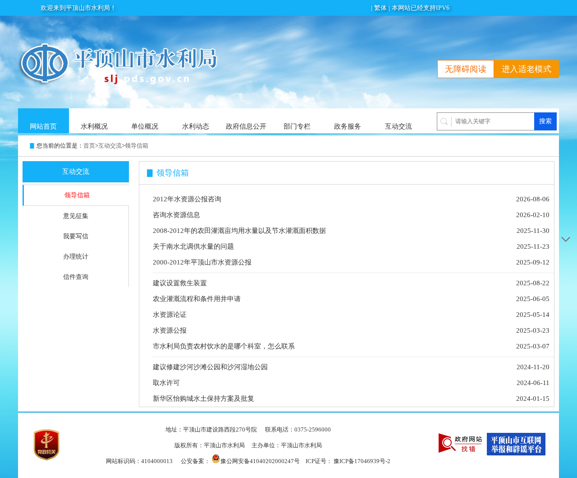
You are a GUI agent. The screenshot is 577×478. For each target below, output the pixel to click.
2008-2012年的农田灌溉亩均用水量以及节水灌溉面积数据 (239, 230)
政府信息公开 (246, 126)
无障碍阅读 (465, 69)
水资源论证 (170, 314)
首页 (89, 145)
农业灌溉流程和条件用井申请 (197, 298)
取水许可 (166, 382)
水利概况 (94, 126)
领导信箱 (136, 145)
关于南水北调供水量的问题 (193, 246)
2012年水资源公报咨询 (187, 199)
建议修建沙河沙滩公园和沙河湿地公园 (210, 367)
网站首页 (43, 126)
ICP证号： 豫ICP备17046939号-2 (348, 461)
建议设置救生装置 (180, 283)
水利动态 (195, 126)
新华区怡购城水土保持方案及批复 (203, 398)
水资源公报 (170, 330)
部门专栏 (297, 126)
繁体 (380, 8)
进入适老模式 (526, 69)
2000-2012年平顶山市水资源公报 (202, 262)
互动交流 (398, 126)
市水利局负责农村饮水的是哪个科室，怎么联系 (224, 346)
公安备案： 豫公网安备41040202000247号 (240, 460)
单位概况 (144, 126)
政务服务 (347, 126)
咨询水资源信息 (176, 214)
